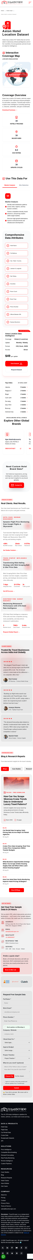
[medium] (16, 1247)
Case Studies (16, 769)
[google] (12, 1253)
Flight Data (4, 1129)
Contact (3, 1200)
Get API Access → (9, 591)
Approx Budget (8, 1047)
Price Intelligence (6, 1149)
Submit (16, 1088)
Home (2, 10)
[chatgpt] (2, 1253)
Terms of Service (6, 1206)
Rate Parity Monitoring (7, 1158)
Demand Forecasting (7, 1155)
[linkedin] (7, 1247)
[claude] (16, 1253)
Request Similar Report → (11, 632)
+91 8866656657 (10, 937)
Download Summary (8, 110)
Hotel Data (4, 1127)
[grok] (21, 1253)
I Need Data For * (9, 1039)
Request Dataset (16, 369)
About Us (4, 1195)
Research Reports (6, 1177)
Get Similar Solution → (10, 550)
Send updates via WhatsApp (15, 1027)
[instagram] (26, 1247)
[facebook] (21, 1247)
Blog (2, 1175)
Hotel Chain (10, 10)
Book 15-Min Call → (11, 970)
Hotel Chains (5, 1180)
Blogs (5, 769)
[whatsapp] (3, 1256)
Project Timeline (8, 1055)
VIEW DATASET (10, 448)
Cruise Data (4, 1135)
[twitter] (2, 1247)
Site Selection (23, 185)
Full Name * (7, 999)
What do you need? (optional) (13, 1063)
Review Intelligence (7, 1160)
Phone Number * (8, 1017)
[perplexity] (7, 1253)
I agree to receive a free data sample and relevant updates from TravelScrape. (16, 1082)
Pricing (3, 1197)
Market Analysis (9, 185)
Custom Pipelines (6, 1163)
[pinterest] (12, 1247)
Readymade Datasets (7, 1138)
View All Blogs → (16, 890)
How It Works (5, 1183)
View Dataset (15, 363)
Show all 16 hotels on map (17, 74)
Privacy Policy (5, 1203)
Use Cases (4, 1186)
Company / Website (9, 1030)
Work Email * (7, 1008)
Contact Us (18, 485)
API (2, 1141)
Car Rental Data (6, 1132)
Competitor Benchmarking (9, 1152)
